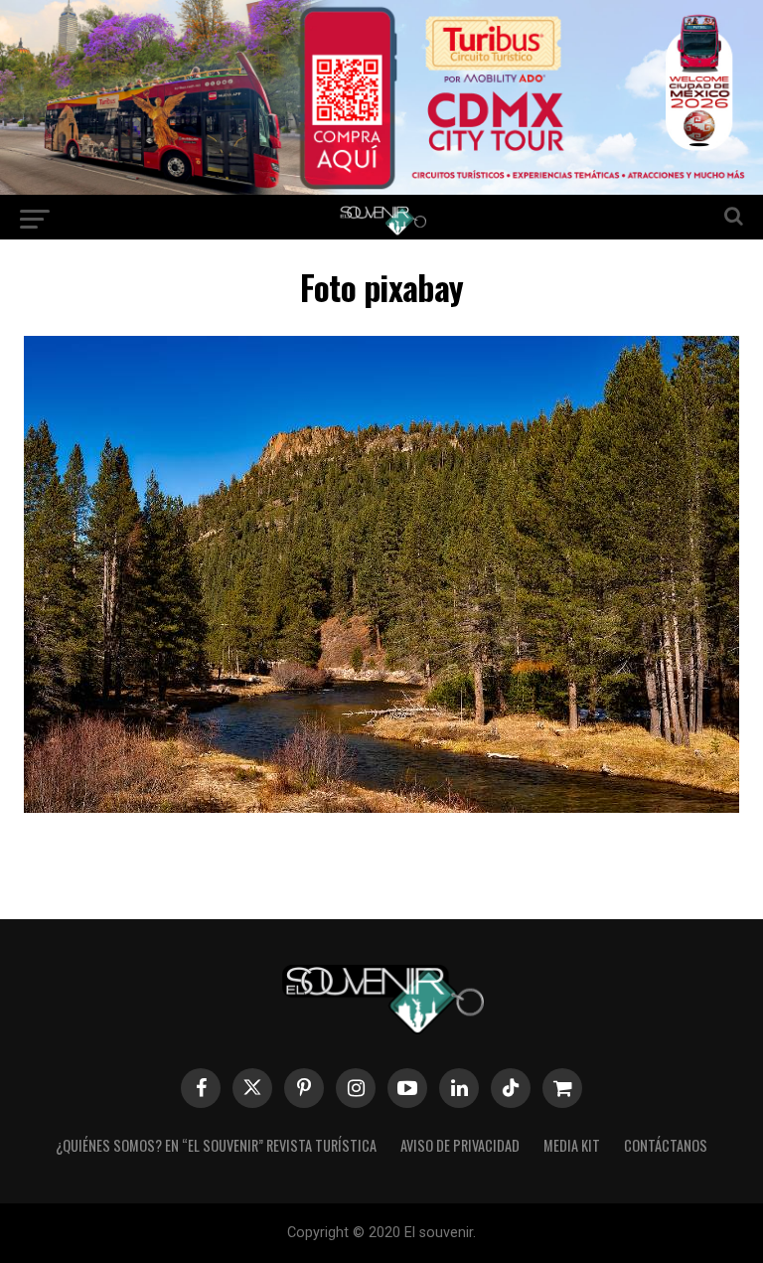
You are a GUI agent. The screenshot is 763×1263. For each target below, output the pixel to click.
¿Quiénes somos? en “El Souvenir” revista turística (216, 1145)
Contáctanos (665, 1145)
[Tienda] (562, 1088)
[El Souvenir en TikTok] (511, 1088)
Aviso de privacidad (460, 1145)
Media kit (571, 1145)
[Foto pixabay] (381, 806)
